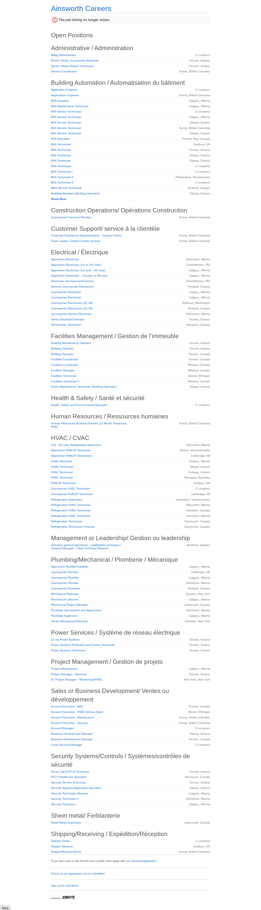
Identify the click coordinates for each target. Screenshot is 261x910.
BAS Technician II (62, 177)
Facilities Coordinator (64, 359)
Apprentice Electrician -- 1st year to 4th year (79, 275)
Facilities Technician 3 (65, 381)
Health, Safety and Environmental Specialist (79, 405)
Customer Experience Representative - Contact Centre (86, 235)
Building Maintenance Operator (71, 343)
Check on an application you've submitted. (78, 873)
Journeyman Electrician (66, 292)
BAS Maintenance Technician (69, 106)
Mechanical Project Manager (69, 604)
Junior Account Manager (66, 744)
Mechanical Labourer (64, 599)
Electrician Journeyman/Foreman (72, 281)
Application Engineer (64, 89)
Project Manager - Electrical (69, 674)
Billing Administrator (63, 55)
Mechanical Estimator (65, 594)
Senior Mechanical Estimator (69, 621)
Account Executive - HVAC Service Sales (77, 712)
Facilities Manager (63, 370)
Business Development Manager (72, 733)
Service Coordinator (64, 71)
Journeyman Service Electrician (71, 313)
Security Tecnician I (63, 804)
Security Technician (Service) (69, 793)
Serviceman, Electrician (66, 324)
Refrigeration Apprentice (66, 499)
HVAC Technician (62, 472)
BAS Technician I (62, 171)
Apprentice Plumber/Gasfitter (69, 566)
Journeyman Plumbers (65, 588)
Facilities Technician (64, 375)
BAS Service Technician (66, 111)
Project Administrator (64, 668)
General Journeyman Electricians (72, 286)
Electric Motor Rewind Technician (72, 66)
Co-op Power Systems (65, 639)
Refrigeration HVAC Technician (71, 504)
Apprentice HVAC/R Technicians (71, 455)
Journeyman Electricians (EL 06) (72, 302)
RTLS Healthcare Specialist (68, 777)
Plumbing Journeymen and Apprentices (76, 610)
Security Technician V (65, 798)
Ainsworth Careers (81, 8)
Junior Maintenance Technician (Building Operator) (83, 386)
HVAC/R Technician (63, 483)
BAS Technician (61, 144)
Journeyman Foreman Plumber (71, 217)
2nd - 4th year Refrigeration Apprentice (76, 445)
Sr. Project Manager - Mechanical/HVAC (76, 679)
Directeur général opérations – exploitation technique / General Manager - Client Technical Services (86, 546)
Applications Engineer (65, 95)
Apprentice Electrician (65, 259)
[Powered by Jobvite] (63, 898)
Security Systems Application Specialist (76, 788)
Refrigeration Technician (66, 521)
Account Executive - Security (69, 723)
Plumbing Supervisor (64, 615)
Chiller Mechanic (61, 461)
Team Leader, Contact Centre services (76, 241)
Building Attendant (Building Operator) (75, 193)
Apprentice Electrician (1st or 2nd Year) (76, 264)
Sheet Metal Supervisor (66, 822)
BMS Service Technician (66, 188)
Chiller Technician (62, 466)
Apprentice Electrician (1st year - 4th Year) (78, 270)
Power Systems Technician (68, 650)
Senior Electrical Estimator (68, 319)
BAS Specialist (60, 138)
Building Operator (62, 348)
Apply (5, 907)
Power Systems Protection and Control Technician (83, 644)
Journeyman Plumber (65, 572)
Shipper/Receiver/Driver (66, 851)
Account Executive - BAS (67, 706)
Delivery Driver (60, 841)
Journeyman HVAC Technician (70, 488)
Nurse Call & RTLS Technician (70, 771)
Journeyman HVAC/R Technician (72, 494)
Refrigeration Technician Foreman (73, 526)
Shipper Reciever (62, 846)
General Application (143, 861)
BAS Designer (60, 100)
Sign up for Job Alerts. (65, 885)
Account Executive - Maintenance (72, 717)
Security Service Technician (68, 782)
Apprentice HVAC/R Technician (71, 450)
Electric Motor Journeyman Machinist (75, 60)
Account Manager (62, 728)
